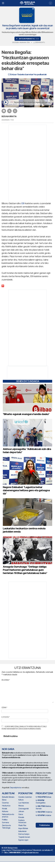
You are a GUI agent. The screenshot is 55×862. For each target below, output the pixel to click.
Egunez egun (23, 840)
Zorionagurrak (23, 808)
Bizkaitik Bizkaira (8, 797)
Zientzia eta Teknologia (6, 826)
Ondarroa (45, 812)
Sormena (5, 822)
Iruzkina (6, 680)
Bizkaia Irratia (9, 116)
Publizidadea (44, 825)
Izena (4, 707)
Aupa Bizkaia (23, 828)
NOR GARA (8, 749)
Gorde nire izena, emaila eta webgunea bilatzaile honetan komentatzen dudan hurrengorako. (24, 727)
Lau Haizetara (23, 802)
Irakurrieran (22, 831)
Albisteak (8, 793)
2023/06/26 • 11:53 (8, 120)
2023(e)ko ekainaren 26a (21, 42)
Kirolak (4, 808)
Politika (4, 819)
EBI (22, 203)
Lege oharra (6, 850)
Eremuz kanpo (23, 834)
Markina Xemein (43, 807)
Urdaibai (44, 815)
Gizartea (5, 802)
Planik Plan (22, 825)
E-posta (6, 717)
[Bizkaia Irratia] (27, 3)
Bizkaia (44, 797)
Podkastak (25, 793)
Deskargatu (40, 42)
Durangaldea (40, 801)
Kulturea (5, 811)
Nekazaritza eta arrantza (8, 815)
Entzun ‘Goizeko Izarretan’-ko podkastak (28, 74)
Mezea (21, 805)
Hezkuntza (6, 805)
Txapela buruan (24, 837)
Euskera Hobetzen (22, 821)
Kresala (21, 817)
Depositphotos (15, 787)
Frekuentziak (44, 793)
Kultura (20, 800)
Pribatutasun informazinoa (22, 850)
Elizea (4, 800)
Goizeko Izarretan (25, 797)
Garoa (20, 814)
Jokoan (21, 811)
